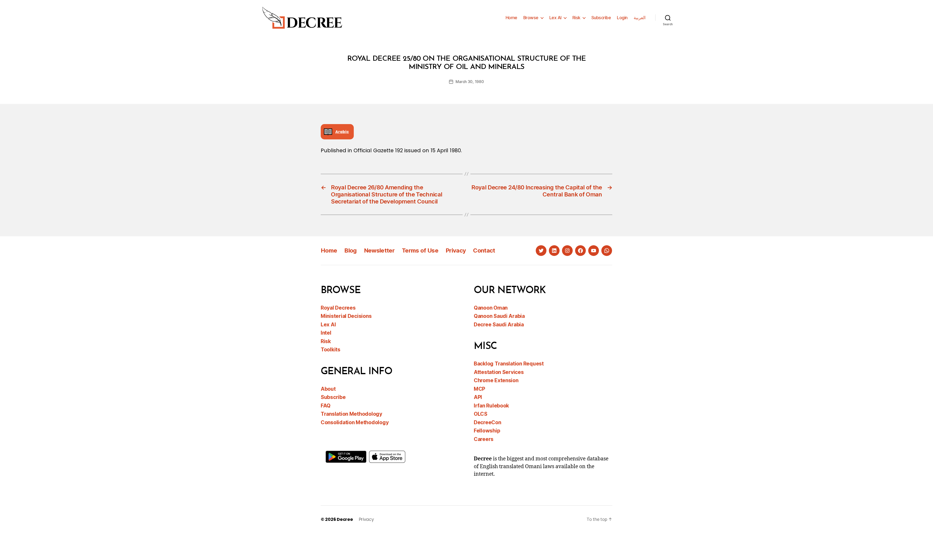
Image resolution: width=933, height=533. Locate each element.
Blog (350, 250)
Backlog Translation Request (509, 364)
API (478, 397)
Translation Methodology (351, 414)
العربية (640, 17)
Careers (483, 439)
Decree (345, 519)
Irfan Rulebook (491, 406)
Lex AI (555, 17)
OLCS (480, 414)
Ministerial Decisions (346, 316)
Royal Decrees (338, 308)
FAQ (325, 406)
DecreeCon (487, 422)
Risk (576, 17)
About (328, 389)
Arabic (342, 132)
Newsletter (379, 250)
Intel (326, 333)
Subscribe (601, 17)
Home (511, 17)
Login (622, 17)
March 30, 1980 (470, 81)
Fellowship (487, 431)
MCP (479, 389)
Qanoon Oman (491, 308)
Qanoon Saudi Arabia (499, 316)
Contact (484, 250)
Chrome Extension (496, 380)
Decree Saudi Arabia (499, 324)
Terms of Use (420, 250)
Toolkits (330, 350)
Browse (530, 17)
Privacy (456, 250)
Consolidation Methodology (355, 422)
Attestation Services (499, 372)
